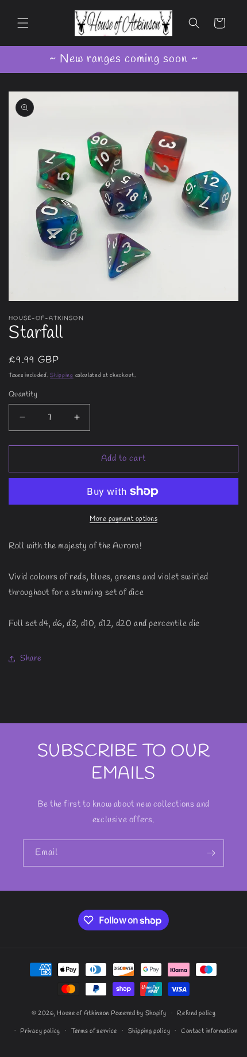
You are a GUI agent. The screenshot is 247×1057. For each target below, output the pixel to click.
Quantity (23, 394)
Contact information (209, 1031)
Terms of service (94, 1031)
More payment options (123, 519)
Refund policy (196, 1013)
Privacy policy (40, 1031)
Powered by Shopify (139, 1013)
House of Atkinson (83, 1013)
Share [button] (31, 658)
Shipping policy (149, 1031)
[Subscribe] (210, 853)
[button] (23, 23)
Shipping (62, 375)
